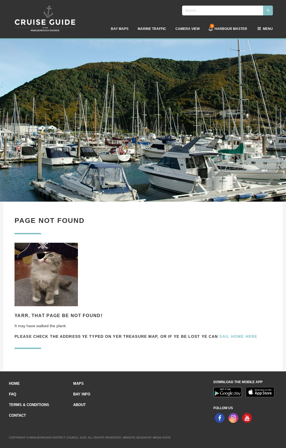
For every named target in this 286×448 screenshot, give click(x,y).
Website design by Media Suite (147, 437)
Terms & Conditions (29, 405)
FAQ (12, 394)
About (79, 405)
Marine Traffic (152, 29)
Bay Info (81, 394)
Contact (17, 415)
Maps (78, 383)
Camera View (187, 29)
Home (14, 383)
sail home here (238, 336)
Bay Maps (119, 29)
